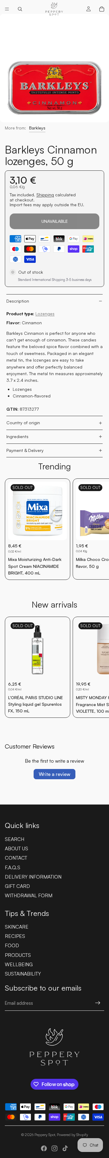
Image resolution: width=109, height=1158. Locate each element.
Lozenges (44, 313)
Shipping (45, 194)
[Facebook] (44, 1148)
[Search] (20, 9)
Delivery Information (33, 877)
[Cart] (101, 9)
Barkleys (37, 127)
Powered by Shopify (72, 1134)
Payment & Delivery (25, 450)
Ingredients (17, 436)
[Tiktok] (65, 1148)
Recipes (15, 936)
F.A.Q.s (12, 867)
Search (14, 839)
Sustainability (23, 974)
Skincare (16, 927)
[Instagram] (54, 1148)
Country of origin (23, 422)
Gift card (17, 886)
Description (17, 301)
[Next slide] (97, 529)
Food (12, 945)
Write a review (54, 774)
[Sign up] (97, 1003)
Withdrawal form (28, 895)
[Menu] (7, 9)
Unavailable (54, 221)
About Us (16, 848)
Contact (16, 858)
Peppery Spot (45, 1134)
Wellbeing (19, 964)
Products (18, 955)
